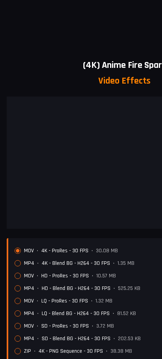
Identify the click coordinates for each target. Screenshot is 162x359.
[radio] (18, 251)
